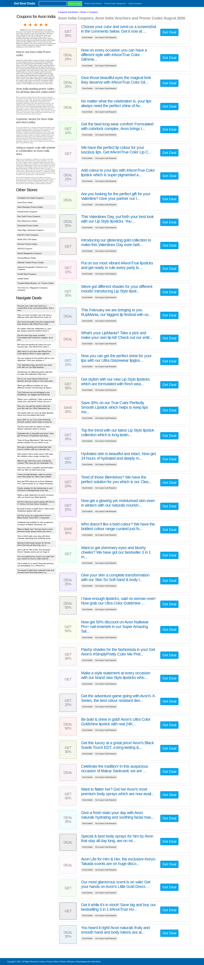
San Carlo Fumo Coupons (28, 216)
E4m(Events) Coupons (27, 212)
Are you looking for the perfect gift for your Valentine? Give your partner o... (35, 359)
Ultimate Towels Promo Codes (30, 262)
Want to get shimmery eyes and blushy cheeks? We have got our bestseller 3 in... (35, 462)
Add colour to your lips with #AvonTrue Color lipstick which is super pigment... (34, 352)
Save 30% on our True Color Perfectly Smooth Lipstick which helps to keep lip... (35, 421)
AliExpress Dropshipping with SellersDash (84, 962)
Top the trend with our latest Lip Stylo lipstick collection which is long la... (33, 427)
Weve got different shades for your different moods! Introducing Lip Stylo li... (35, 386)
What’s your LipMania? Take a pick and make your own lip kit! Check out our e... (35, 400)
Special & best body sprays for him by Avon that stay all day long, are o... (33, 544)
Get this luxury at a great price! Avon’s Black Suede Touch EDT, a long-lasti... (34, 516)
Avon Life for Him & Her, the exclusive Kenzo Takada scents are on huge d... (34, 551)
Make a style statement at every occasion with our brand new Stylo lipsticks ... (35, 496)
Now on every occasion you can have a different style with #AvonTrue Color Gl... (35, 316)
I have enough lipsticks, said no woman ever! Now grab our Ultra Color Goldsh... (35, 475)
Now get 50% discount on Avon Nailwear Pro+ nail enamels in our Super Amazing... (35, 482)
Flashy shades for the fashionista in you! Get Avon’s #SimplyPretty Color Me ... (35, 489)
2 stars (30, 24)
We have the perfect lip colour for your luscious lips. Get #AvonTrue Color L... (34, 345)
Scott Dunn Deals (25, 202)
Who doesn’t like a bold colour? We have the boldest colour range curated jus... (35, 455)
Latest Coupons (135, 3)
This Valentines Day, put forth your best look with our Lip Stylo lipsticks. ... (34, 366)
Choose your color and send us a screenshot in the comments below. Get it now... (35, 308)
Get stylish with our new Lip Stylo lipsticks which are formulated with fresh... (35, 414)
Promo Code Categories (115, 3)
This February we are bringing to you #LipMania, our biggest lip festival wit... (34, 393)
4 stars (41, 24)
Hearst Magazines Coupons (29, 253)
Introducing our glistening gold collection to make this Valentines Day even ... (35, 373)
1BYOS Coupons (24, 248)
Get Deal (169, 32)
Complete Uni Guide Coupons (30, 198)
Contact (42, 962)
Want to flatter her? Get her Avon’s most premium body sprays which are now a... (35, 530)
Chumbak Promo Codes (27, 225)
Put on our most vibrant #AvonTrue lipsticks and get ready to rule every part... (35, 380)
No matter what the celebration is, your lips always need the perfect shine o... (34, 329)
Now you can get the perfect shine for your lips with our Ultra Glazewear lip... (34, 407)
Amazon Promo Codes (27, 244)
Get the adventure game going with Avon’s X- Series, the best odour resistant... (36, 503)
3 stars (36, 24)
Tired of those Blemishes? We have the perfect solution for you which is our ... (34, 441)
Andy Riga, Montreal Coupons (30, 230)
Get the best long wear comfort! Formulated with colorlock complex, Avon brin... (35, 337)
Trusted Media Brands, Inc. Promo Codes (35, 283)
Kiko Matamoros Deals (27, 221)
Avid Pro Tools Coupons (27, 235)
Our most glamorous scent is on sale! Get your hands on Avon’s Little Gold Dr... (35, 557)
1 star (25, 24)
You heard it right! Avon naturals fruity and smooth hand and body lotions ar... (35, 571)
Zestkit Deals (23, 278)
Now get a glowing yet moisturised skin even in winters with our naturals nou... (34, 448)
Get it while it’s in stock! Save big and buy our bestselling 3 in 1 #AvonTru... (35, 564)
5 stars (46, 24)
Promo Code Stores (93, 3)
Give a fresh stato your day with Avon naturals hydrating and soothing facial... (34, 537)
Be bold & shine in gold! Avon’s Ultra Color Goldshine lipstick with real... (35, 510)
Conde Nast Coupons (26, 274)
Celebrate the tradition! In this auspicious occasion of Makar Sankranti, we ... (35, 523)
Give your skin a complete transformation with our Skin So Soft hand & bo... (35, 468)
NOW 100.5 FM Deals (27, 239)
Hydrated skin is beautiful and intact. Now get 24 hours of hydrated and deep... (35, 434)
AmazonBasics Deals (26, 258)
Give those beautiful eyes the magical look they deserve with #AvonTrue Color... (35, 323)
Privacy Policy (53, 962)
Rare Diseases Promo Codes (30, 207)
